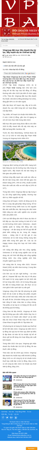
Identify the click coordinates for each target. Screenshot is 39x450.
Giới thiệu (4, 412)
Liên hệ (16, 414)
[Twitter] (7, 417)
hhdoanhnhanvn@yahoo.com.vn (21, 435)
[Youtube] (15, 417)
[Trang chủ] (19, 13)
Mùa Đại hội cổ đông (16, 69)
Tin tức (29, 412)
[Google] (11, 417)
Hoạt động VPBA (20, 412)
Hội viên (11, 412)
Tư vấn (10, 414)
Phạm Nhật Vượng (13, 88)
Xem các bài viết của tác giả (15, 66)
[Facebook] (2, 417)
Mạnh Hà (6, 62)
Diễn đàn (4, 414)
